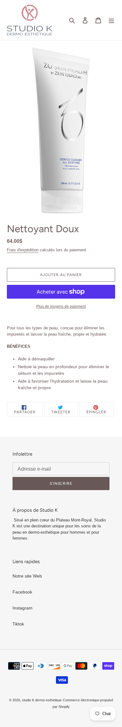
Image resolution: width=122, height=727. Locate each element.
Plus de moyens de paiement (61, 306)
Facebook (22, 591)
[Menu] (111, 19)
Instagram (23, 607)
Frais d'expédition (22, 250)
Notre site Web (27, 575)
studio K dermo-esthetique (42, 700)
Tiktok (18, 623)
